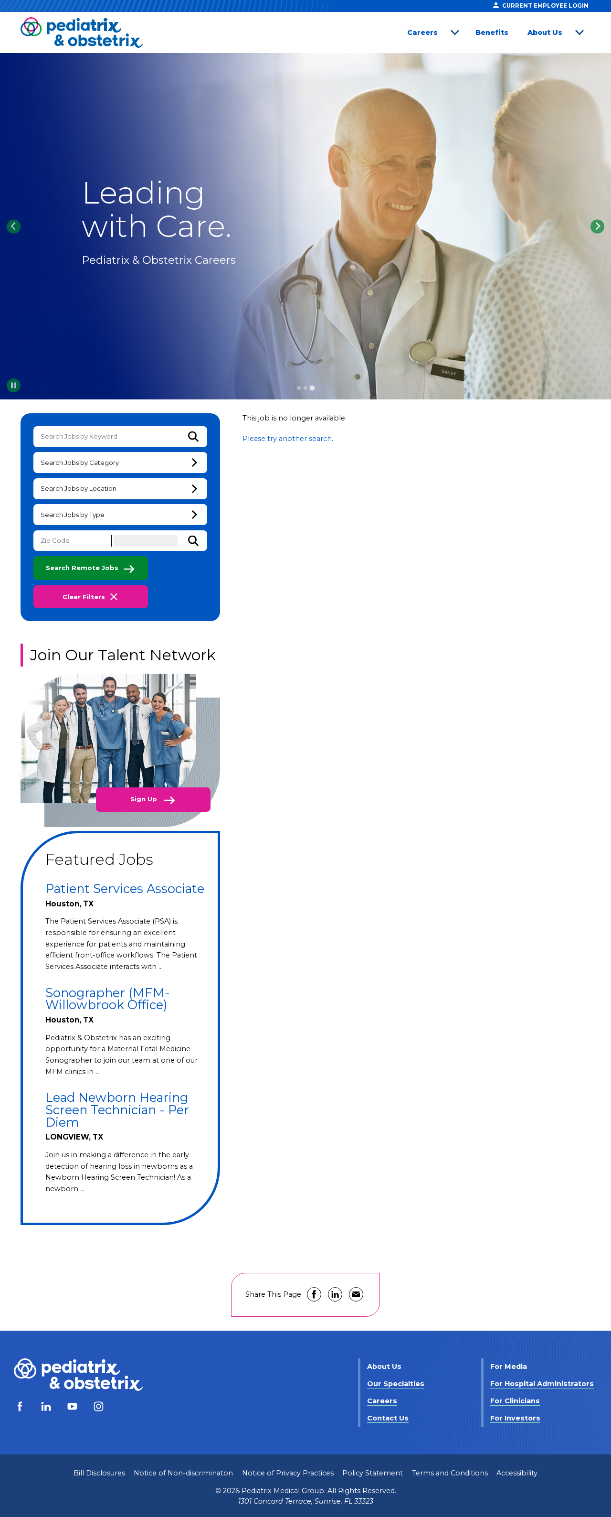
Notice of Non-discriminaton (183, 1473)
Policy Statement (372, 1473)
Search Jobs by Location (78, 488)
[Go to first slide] (597, 226)
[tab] (299, 388)
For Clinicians (515, 1401)
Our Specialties (395, 1383)
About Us (544, 32)
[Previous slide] (14, 226)
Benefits (491, 32)
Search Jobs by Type (73, 514)
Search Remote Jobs (82, 567)
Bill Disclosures (99, 1473)
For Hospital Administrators (542, 1383)
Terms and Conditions (450, 1473)
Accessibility (516, 1473)
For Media (508, 1366)
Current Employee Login (545, 5)
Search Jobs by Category (80, 462)
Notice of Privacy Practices (288, 1473)
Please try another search (287, 438)
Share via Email (356, 1294)
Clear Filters (84, 597)
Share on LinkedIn (335, 1294)
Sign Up (144, 799)
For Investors (515, 1418)
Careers (422, 32)
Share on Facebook (314, 1294)
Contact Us (388, 1418)
